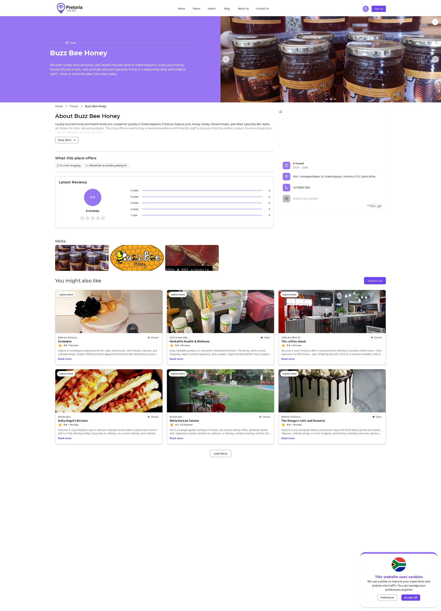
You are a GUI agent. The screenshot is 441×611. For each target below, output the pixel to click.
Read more (65, 358)
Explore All (375, 280)
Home (181, 8)
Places (196, 8)
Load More (221, 453)
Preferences (387, 597)
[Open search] (366, 9)
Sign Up (378, 8)
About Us (243, 8)
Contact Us (262, 8)
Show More (64, 140)
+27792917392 (301, 187)
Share (73, 42)
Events (212, 8)
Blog (227, 8)
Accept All (410, 597)
